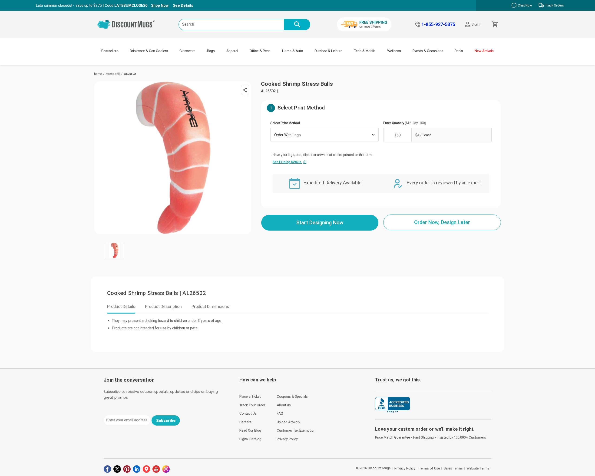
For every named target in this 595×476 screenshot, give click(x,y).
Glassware (187, 51)
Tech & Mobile (365, 51)
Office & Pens (260, 51)
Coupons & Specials (292, 396)
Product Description (163, 306)
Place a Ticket (250, 396)
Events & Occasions (428, 51)
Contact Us (248, 413)
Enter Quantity (404, 123)
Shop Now (160, 5)
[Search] (297, 24)
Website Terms (477, 468)
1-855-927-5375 (438, 24)
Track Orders (554, 5)
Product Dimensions (210, 306)
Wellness (394, 51)
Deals (459, 51)
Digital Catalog (250, 439)
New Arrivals (484, 51)
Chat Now (525, 5)
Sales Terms (453, 468)
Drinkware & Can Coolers (149, 51)
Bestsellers (109, 51)
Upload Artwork (288, 422)
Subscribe (165, 420)
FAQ (280, 413)
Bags (211, 51)
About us (284, 405)
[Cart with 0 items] (494, 24)
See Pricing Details (289, 162)
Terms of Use (429, 468)
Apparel (232, 51)
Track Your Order (252, 405)
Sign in (476, 24)
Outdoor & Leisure (328, 51)
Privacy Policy (287, 439)
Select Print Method (285, 123)
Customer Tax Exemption (296, 430)
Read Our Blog (250, 430)
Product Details (121, 306)
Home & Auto (292, 51)
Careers (245, 422)
